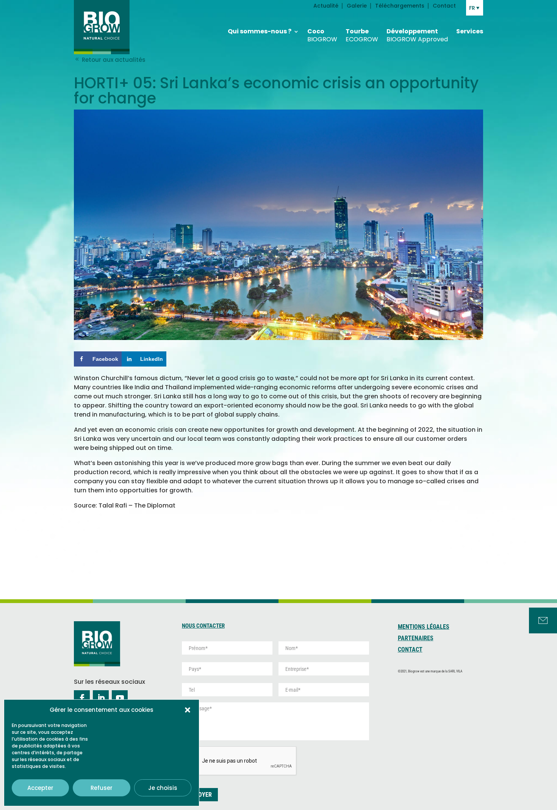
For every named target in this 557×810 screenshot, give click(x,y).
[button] (187, 710)
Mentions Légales (423, 627)
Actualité (325, 6)
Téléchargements (399, 6)
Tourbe (362, 36)
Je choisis (162, 788)
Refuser (102, 788)
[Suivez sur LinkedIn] (101, 698)
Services (469, 32)
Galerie (357, 6)
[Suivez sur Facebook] (82, 698)
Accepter (40, 788)
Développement (417, 36)
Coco (322, 36)
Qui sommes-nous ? (259, 32)
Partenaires (415, 639)
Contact (444, 6)
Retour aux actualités (113, 60)
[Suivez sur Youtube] (120, 698)
